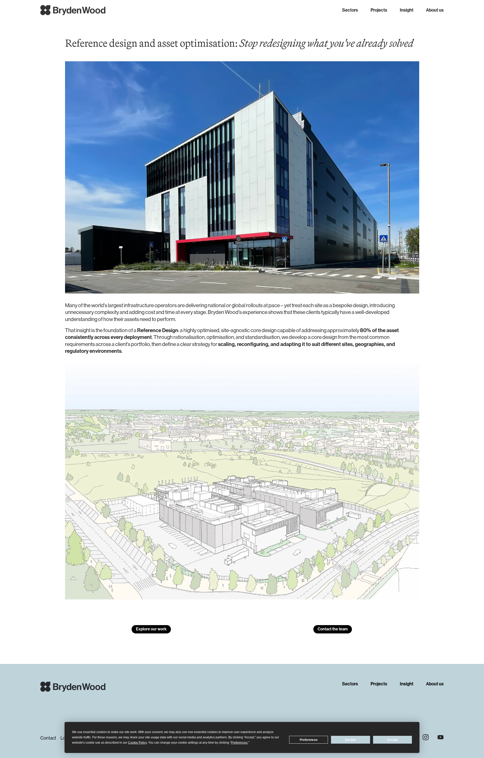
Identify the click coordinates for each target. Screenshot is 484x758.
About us (435, 10)
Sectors (350, 10)
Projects (379, 10)
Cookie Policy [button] (137, 742)
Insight (406, 10)
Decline (350, 740)
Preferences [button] (239, 742)
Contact (48, 738)
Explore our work (151, 629)
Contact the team (333, 629)
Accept (392, 740)
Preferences (309, 740)
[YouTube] (440, 737)
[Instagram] (425, 737)
